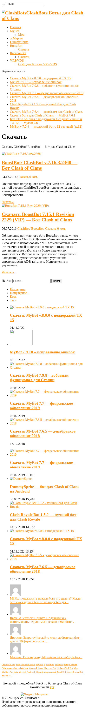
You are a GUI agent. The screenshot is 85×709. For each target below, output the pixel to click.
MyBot (14, 31)
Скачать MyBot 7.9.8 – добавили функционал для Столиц (39, 377)
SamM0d (61, 672)
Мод (21, 34)
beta (16, 672)
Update (60, 668)
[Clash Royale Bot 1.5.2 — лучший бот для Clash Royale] (46, 506)
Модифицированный (46, 672)
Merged (22, 672)
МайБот (59, 664)
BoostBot (16, 45)
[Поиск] (3, 4)
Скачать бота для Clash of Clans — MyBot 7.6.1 (42, 115)
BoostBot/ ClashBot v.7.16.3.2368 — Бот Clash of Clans (39, 165)
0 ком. (33, 177)
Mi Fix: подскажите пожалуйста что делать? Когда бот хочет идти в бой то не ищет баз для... (45, 600)
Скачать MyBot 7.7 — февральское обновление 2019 (46, 93)
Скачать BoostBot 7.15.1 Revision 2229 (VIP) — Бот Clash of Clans (38, 217)
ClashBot (68, 668)
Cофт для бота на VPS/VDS (37, 64)
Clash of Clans (8, 664)
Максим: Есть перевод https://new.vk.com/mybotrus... (46, 657)
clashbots (23, 668)
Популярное (18, 293)
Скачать (23, 49)
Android (31, 672)
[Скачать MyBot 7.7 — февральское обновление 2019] (46, 454)
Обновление (8, 668)
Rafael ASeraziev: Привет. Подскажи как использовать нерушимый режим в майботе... (42, 619)
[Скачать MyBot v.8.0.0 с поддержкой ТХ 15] (42, 531)
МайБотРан (7, 672)
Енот (69, 672)
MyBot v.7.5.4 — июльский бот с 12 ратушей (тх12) (46, 126)
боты (66, 664)
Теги (13, 300)
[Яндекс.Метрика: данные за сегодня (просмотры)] (34, 694)
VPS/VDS (17, 60)
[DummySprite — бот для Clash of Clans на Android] (21, 478)
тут (52, 687)
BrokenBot (77, 672)
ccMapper (16, 38)
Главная (15, 27)
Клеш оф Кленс (27, 664)
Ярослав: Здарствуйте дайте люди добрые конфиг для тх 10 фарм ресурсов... (45, 639)
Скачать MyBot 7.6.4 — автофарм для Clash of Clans (46, 111)
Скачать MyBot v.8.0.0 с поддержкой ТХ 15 (40, 78)
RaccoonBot (18, 53)
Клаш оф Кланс (36, 668)
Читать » (8, 202)
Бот (18, 664)
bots (16, 668)
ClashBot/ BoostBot (30, 228)
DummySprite (19, 42)
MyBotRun (49, 664)
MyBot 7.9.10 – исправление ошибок (35, 82)
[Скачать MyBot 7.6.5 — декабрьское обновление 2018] (46, 559)
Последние (17, 289)
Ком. (13, 296)
